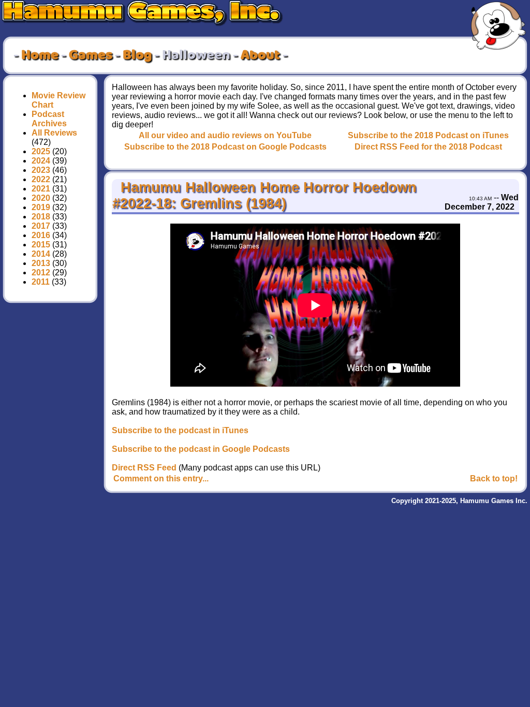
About (260, 55)
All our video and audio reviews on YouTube (225, 135)
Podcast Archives (49, 119)
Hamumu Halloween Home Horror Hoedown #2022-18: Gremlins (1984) (264, 195)
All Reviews (54, 132)
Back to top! (494, 478)
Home (39, 55)
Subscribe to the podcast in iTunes (180, 430)
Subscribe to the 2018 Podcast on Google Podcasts (225, 146)
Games (90, 55)
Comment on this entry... (161, 478)
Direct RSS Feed (144, 467)
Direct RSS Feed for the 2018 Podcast (428, 146)
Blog (137, 55)
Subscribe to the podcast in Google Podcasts (201, 449)
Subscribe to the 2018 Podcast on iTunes (428, 135)
